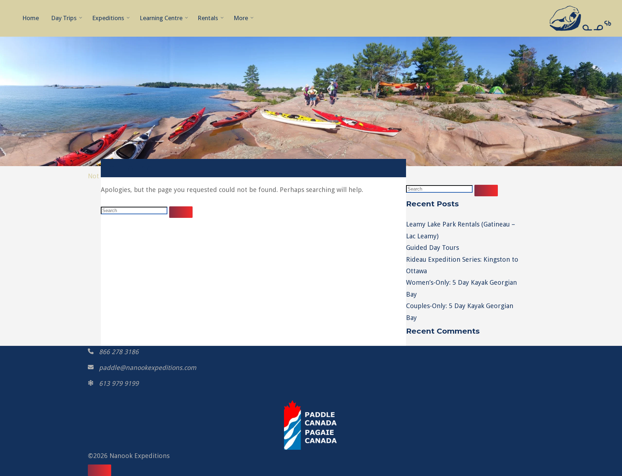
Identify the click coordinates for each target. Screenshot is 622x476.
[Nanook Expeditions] (580, 18)
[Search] (181, 212)
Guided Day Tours (432, 247)
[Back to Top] (99, 470)
